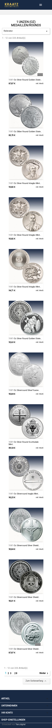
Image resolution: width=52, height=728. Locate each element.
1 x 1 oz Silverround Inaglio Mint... (24, 493)
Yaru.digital (20, 724)
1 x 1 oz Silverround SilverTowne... (24, 390)
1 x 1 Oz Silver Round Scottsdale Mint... (24, 443)
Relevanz (26, 31)
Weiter (44, 673)
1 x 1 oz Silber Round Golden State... (25, 131)
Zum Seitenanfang (36, 681)
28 (15, 673)
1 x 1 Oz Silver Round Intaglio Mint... (25, 183)
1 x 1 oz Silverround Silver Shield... (24, 545)
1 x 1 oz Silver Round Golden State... (25, 80)
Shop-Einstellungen (13, 719)
